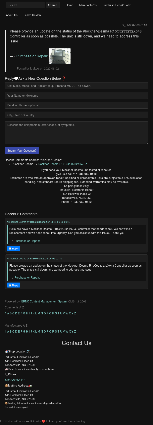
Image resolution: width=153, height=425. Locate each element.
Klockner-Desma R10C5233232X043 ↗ (62, 164)
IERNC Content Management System (44, 301)
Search (52, 5)
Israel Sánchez (38, 222)
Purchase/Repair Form (117, 5)
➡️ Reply (14, 248)
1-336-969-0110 (137, 25)
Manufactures (88, 5)
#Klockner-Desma (16, 221)
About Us (12, 15)
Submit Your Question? (21, 150)
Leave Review (32, 15)
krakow (34, 258)
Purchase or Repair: (32, 55)
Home (69, 5)
